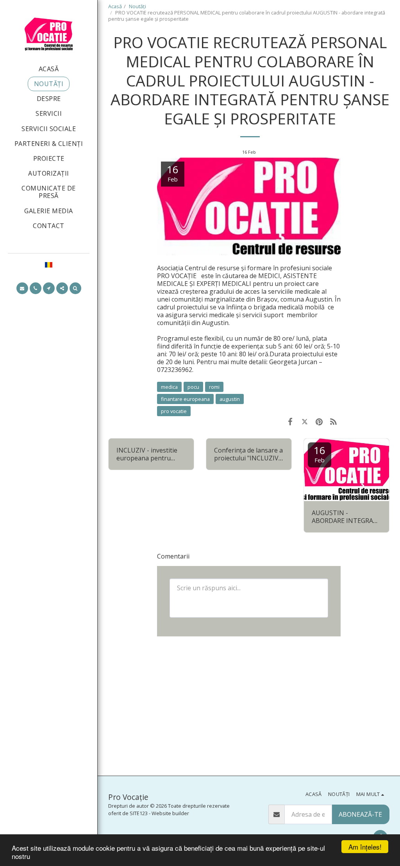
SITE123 (139, 813)
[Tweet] (305, 421)
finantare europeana (185, 398)
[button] (22, 288)
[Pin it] (319, 421)
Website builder (170, 813)
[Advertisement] (249, 705)
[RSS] (333, 421)
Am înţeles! (365, 847)
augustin (230, 398)
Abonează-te (360, 814)
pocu (193, 386)
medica (169, 386)
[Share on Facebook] (290, 421)
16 (319, 453)
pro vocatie (174, 411)
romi (214, 386)
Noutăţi (137, 6)
